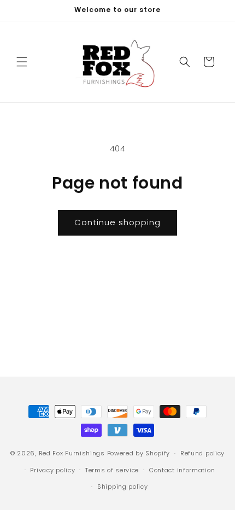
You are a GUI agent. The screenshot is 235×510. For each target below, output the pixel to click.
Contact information (182, 470)
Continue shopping (117, 222)
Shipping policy (122, 486)
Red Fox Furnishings (72, 453)
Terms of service (112, 470)
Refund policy (202, 453)
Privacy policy (52, 470)
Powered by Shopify (139, 453)
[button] (22, 62)
